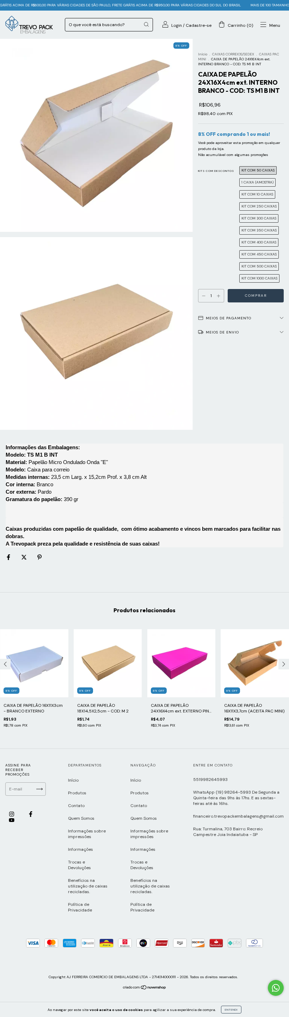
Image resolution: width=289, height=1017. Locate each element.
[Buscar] (146, 24)
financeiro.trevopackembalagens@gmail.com (238, 816)
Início (202, 54)
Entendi (231, 1009)
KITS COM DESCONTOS (216, 171)
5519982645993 (210, 779)
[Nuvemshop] (145, 988)
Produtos (77, 793)
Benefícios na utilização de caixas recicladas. (87, 886)
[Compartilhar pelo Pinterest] (39, 557)
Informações (80, 849)
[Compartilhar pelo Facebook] (9, 557)
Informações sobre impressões (87, 834)
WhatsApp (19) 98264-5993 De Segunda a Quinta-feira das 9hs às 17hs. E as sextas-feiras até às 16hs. (236, 797)
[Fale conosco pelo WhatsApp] (276, 988)
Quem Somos (81, 818)
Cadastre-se (198, 25)
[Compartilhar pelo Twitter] (24, 557)
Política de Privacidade (80, 907)
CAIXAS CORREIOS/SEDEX (233, 54)
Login (176, 25)
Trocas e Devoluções (79, 865)
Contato (76, 805)
